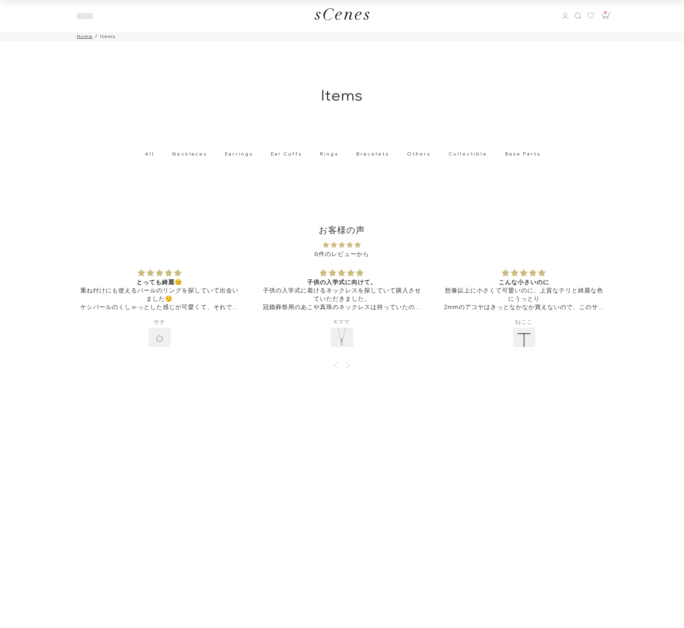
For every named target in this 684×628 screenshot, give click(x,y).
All (149, 154)
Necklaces (189, 154)
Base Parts (523, 154)
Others (419, 154)
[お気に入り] (592, 16)
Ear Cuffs (286, 154)
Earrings (239, 154)
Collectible (467, 154)
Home (85, 36)
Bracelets (372, 154)
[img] (342, 245)
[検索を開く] (577, 16)
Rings (329, 154)
